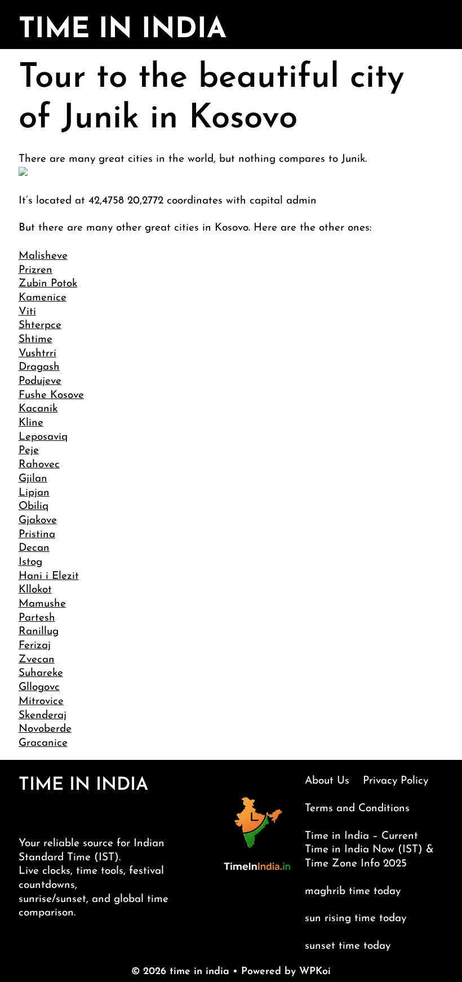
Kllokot (35, 590)
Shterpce (40, 325)
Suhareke (41, 673)
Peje (29, 450)
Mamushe (42, 604)
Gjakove (38, 520)
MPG (440, 970)
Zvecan (37, 659)
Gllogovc (39, 687)
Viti (27, 312)
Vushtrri (37, 353)
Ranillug (39, 631)
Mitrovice (41, 701)
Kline (31, 423)
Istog (30, 562)
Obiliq (33, 506)
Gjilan (33, 479)
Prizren (35, 270)
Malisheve (43, 256)
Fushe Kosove (51, 395)
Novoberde (45, 729)
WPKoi (315, 972)
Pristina (37, 534)
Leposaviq (43, 437)
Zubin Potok (48, 283)
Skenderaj (42, 715)
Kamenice (42, 298)
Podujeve (40, 381)
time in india (122, 30)
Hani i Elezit (49, 576)
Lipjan (34, 493)
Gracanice (43, 743)
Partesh (37, 618)
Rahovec (39, 464)
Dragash (39, 367)
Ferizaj (35, 645)
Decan (34, 548)
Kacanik (38, 409)
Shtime (35, 339)
